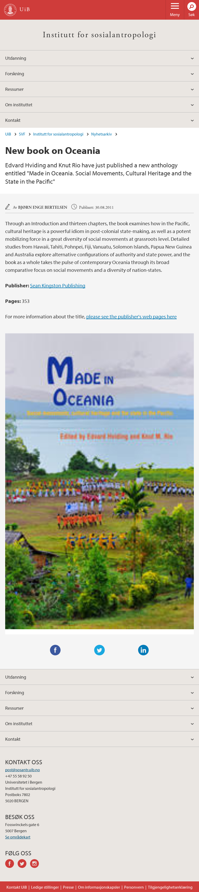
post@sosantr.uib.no (22, 769)
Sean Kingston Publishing (57, 285)
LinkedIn (143, 650)
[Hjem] (10, 10)
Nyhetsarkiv (101, 134)
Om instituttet (18, 105)
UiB (8, 134)
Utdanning (15, 58)
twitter (24, 864)
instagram (36, 864)
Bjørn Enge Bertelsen (42, 207)
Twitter (99, 650)
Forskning (14, 74)
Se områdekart (17, 836)
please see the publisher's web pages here (131, 316)
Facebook (55, 650)
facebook (11, 864)
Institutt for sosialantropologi (99, 35)
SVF (22, 134)
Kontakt (12, 120)
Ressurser (14, 89)
